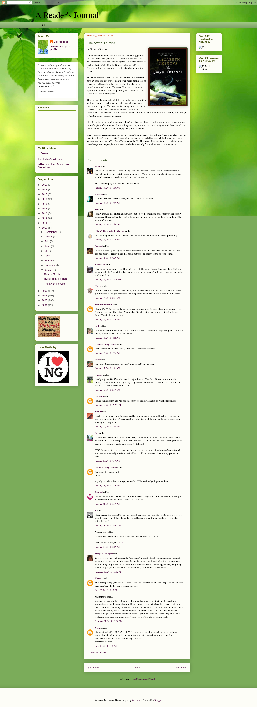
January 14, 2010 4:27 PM (107, 202)
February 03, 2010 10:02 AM (108, 571)
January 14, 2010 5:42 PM (107, 239)
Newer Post (93, 667)
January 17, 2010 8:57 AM (107, 389)
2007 (45, 300)
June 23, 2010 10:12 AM (106, 590)
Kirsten (98, 578)
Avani (98, 627)
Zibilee (98, 411)
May (47, 250)
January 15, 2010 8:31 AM (107, 297)
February (50, 265)
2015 (45, 203)
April (47, 255)
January (49, 269)
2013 (45, 213)
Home (42, 25)
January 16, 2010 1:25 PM (107, 353)
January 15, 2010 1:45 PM (107, 319)
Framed (99, 246)
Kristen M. (100, 264)
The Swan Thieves (54, 283)
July (47, 241)
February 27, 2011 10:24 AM (108, 621)
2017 (45, 194)
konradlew (137, 700)
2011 (45, 223)
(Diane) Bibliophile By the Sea (109, 231)
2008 (45, 295)
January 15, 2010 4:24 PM (107, 337)
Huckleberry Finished (55, 278)
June (48, 246)
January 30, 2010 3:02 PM (107, 546)
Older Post (182, 667)
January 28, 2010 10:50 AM (108, 525)
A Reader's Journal (67, 14)
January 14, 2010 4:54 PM (107, 224)
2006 (45, 305)
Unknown (99, 396)
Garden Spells (52, 274)
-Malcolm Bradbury (46, 91)
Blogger (158, 700)
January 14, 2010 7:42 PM (107, 258)
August (49, 236)
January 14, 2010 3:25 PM (107, 187)
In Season (43, 153)
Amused (99, 492)
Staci (97, 209)
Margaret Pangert (104, 553)
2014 (45, 208)
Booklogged (61, 41)
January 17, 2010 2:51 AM (107, 368)
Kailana (99, 194)
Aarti (97, 166)
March (48, 260)
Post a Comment (99, 652)
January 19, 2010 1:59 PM (107, 426)
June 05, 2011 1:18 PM (106, 645)
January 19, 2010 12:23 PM (108, 405)
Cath (97, 325)
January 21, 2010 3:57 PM (107, 503)
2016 (45, 199)
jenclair (98, 374)
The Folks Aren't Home (50, 158)
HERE (120, 542)
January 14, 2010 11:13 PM (108, 279)
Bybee (98, 359)
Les (96, 433)
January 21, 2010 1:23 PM (107, 485)
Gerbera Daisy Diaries (106, 344)
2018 (45, 189)
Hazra (98, 286)
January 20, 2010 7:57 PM (107, 460)
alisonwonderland (103, 304)
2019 (45, 184)
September (51, 231)
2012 (45, 218)
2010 (45, 227)
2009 (45, 290)
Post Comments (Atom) (144, 678)
